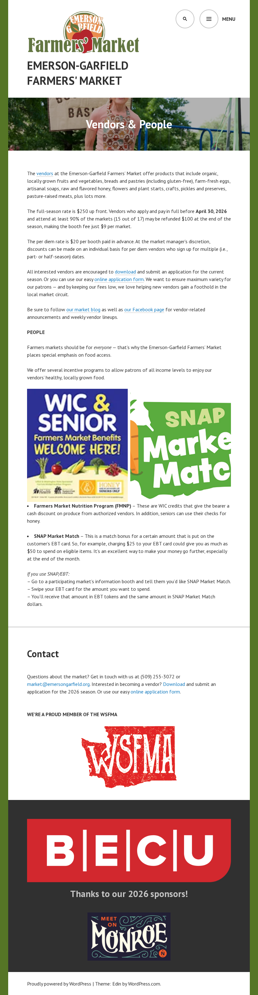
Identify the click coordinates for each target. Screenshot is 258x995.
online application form (119, 279)
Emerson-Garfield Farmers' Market (77, 73)
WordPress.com (144, 984)
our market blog (83, 309)
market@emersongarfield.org (58, 684)
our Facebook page (144, 309)
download (125, 271)
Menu (228, 19)
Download (174, 684)
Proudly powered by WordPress (59, 984)
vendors (44, 173)
